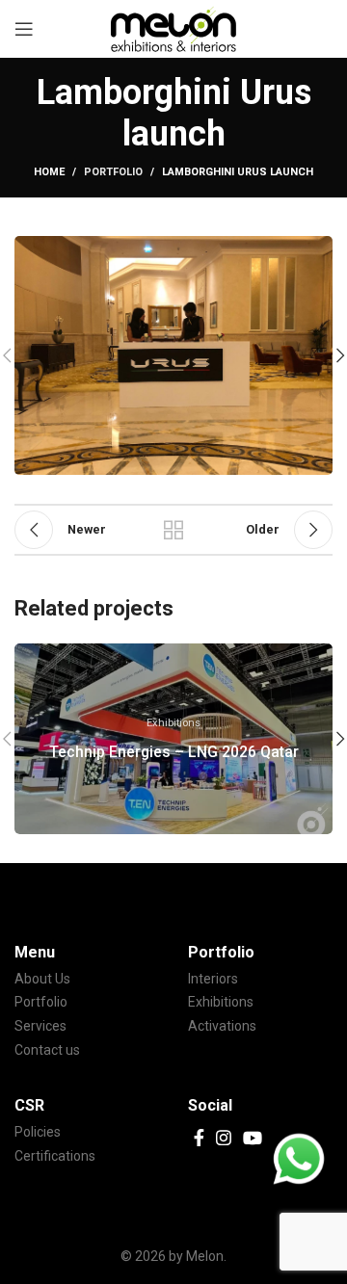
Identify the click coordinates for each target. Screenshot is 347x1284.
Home (49, 172)
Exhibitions (221, 1001)
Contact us (47, 1050)
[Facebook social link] (199, 1137)
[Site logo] (173, 28)
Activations (222, 1026)
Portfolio (113, 172)
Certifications (54, 1156)
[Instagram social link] (223, 1137)
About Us (42, 978)
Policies (37, 1132)
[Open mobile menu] (24, 29)
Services (40, 1026)
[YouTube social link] (252, 1137)
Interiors (213, 978)
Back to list (173, 530)
